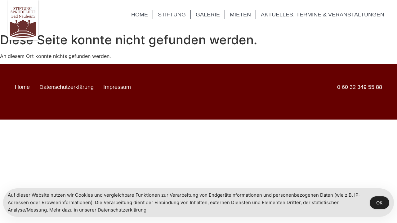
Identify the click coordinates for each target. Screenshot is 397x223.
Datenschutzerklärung (66, 87)
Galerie (208, 14)
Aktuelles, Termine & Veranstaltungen (322, 14)
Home (139, 14)
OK (379, 203)
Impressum (117, 87)
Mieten (240, 14)
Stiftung (172, 14)
